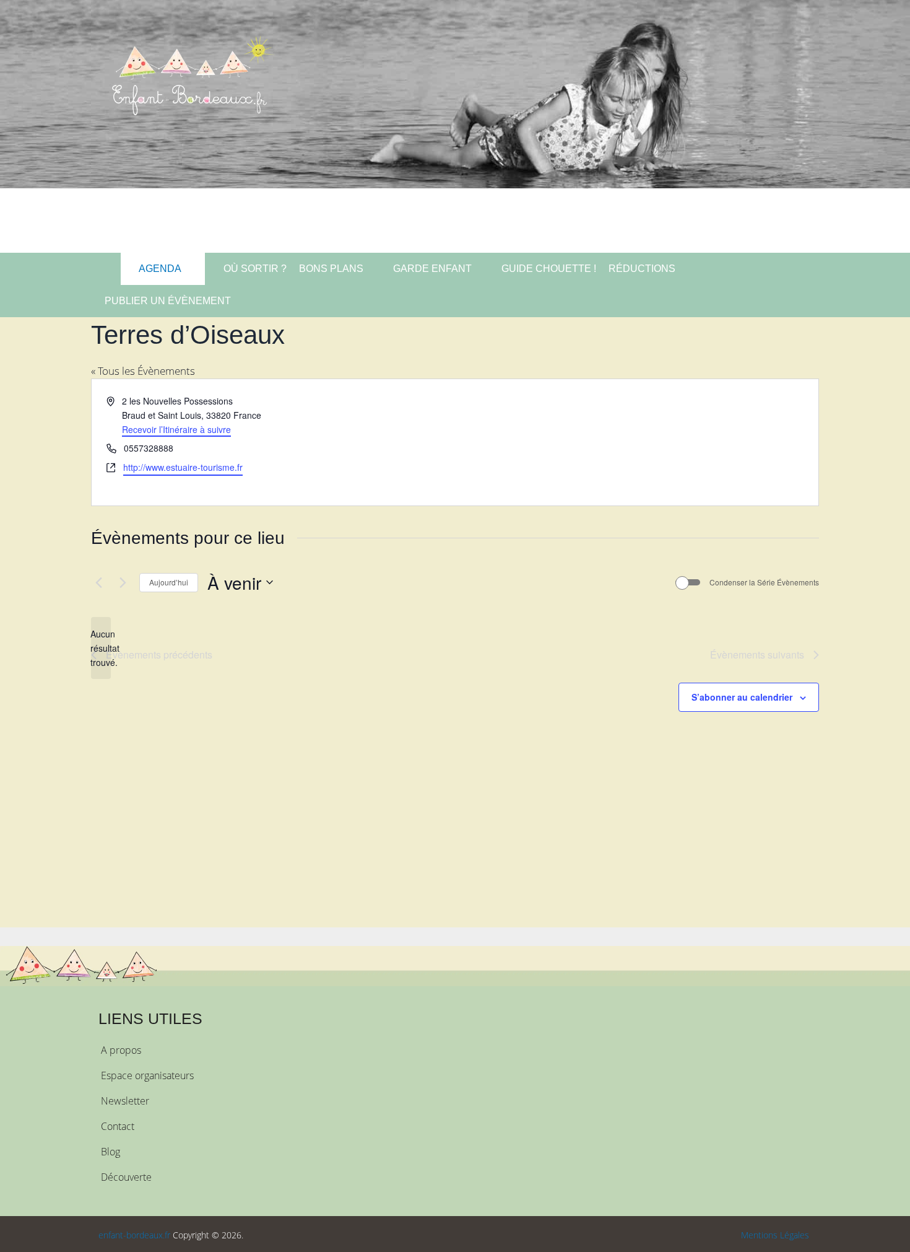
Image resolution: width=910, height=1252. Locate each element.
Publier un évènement (168, 300)
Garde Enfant (432, 268)
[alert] (101, 648)
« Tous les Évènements (143, 371)
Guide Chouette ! (548, 268)
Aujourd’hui (168, 582)
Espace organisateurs (147, 1075)
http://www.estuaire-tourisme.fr (183, 467)
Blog (110, 1151)
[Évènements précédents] (98, 582)
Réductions (642, 268)
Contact (117, 1126)
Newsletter (125, 1101)
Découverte (126, 1177)
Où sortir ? (254, 268)
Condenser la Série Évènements (764, 582)
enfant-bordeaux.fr (134, 1235)
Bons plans (331, 268)
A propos (121, 1050)
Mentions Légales (775, 1235)
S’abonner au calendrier (741, 697)
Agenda (159, 268)
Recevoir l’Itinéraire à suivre (176, 429)
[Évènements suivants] (122, 582)
